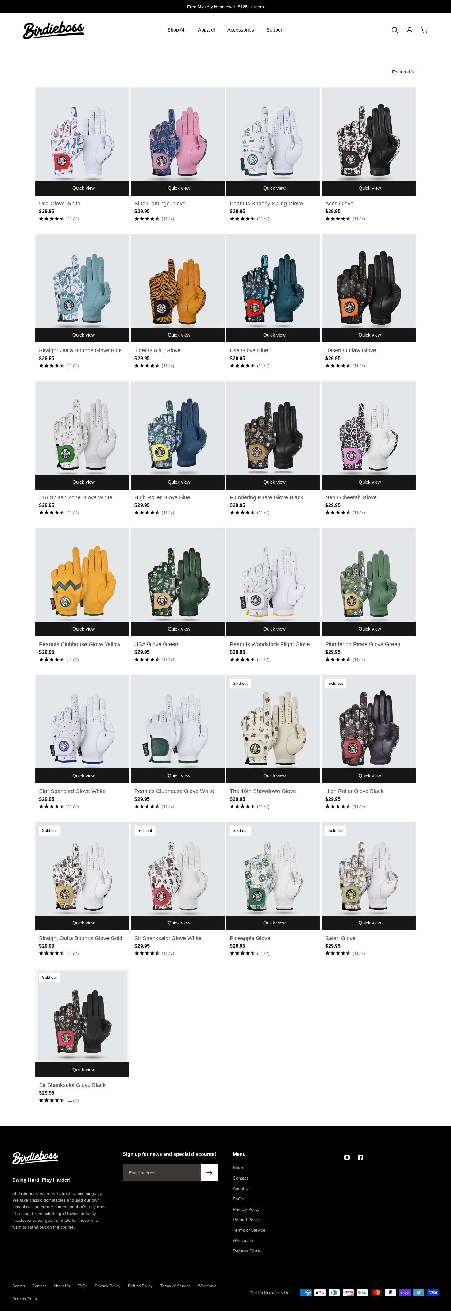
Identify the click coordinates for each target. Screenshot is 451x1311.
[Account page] (409, 30)
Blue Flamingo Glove (160, 203)
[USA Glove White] (82, 141)
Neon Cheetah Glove (351, 497)
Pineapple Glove (250, 938)
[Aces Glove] (369, 141)
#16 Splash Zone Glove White (75, 497)
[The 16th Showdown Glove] (273, 729)
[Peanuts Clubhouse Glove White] (178, 729)
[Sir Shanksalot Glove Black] (82, 1023)
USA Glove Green (156, 644)
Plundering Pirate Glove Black (266, 497)
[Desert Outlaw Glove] (369, 288)
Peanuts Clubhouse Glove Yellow (79, 644)
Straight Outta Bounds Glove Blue (80, 350)
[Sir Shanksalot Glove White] (178, 876)
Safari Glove (340, 938)
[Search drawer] (394, 30)
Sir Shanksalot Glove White (168, 938)
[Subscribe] (209, 1172)
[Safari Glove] (369, 876)
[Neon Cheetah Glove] (369, 435)
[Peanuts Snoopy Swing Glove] (273, 141)
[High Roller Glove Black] (369, 729)
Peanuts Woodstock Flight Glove (270, 644)
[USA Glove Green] (178, 582)
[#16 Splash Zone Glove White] (82, 435)
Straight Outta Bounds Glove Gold (80, 938)
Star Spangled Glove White (72, 791)
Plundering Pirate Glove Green (362, 644)
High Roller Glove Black (354, 791)
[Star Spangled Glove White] (82, 729)
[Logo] (53, 30)
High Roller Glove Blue (162, 497)
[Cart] (424, 30)
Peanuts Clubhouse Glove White (174, 791)
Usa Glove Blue (249, 350)
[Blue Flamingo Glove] (178, 141)
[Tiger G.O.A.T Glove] (178, 288)
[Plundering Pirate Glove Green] (369, 582)
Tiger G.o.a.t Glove (157, 350)
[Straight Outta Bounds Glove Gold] (82, 876)
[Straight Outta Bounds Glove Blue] (82, 288)
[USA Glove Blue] (273, 288)
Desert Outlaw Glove (350, 350)
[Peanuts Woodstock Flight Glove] (273, 582)
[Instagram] (347, 1157)
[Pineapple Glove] (273, 876)
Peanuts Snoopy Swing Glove (266, 203)
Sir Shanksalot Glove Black (72, 1085)
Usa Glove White (59, 203)
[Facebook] (360, 1157)
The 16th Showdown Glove (263, 791)
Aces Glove (339, 203)
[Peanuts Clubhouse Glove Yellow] (82, 582)
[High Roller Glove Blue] (178, 435)
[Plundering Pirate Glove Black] (273, 435)
